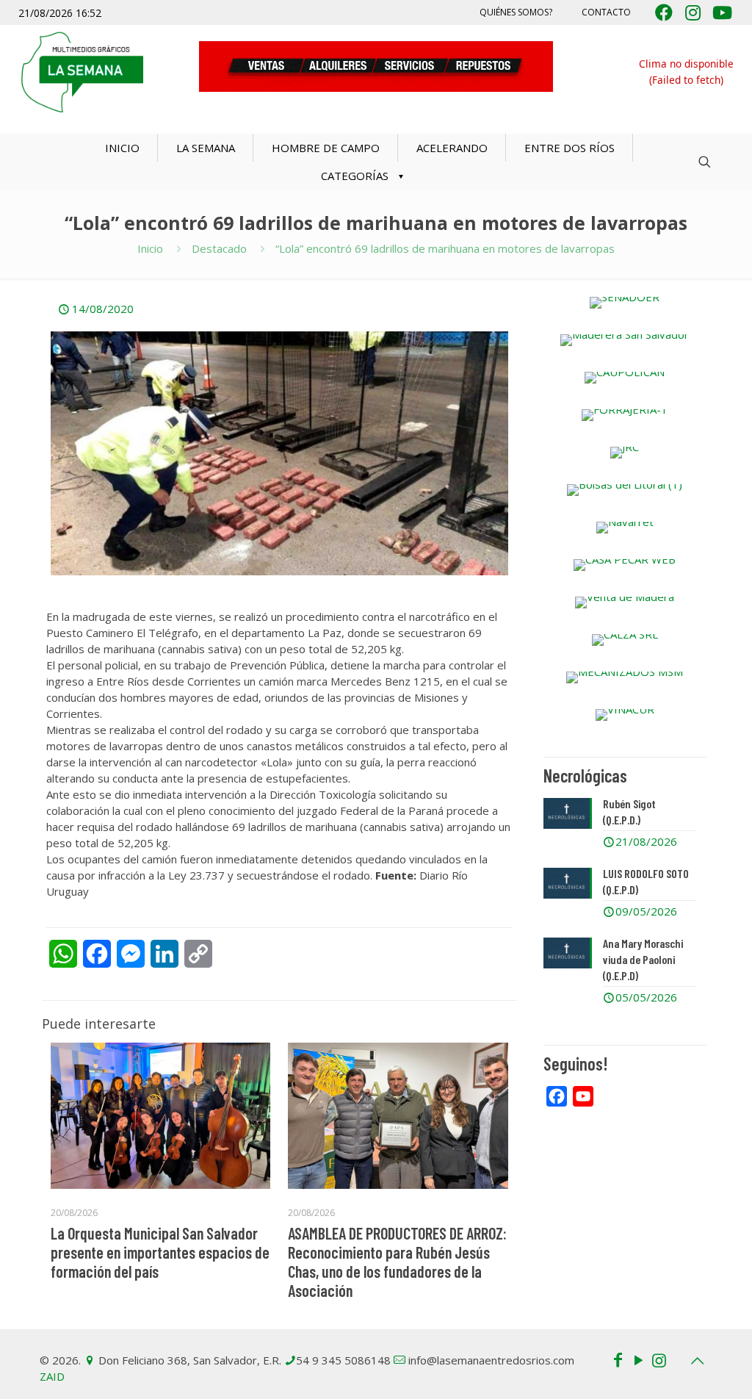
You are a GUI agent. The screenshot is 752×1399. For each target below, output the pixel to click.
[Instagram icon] (659, 1359)
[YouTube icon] (638, 1359)
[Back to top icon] (697, 1360)
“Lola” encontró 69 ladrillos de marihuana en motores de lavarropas (445, 248)
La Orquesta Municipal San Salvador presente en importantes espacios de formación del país (160, 1252)
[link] (624, 303)
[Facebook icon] (618, 1359)
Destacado (219, 248)
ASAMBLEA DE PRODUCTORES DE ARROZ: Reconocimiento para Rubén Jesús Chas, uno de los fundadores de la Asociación (397, 1261)
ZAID (52, 1376)
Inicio (150, 248)
